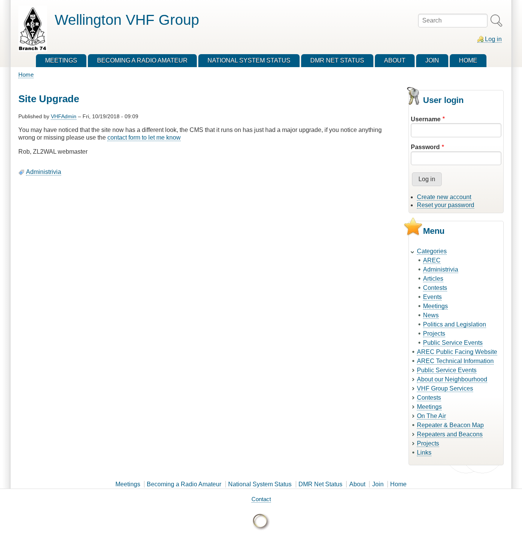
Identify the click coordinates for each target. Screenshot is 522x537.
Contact (261, 499)
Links (424, 452)
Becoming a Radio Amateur (184, 484)
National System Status (260, 484)
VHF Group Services (445, 388)
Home (26, 74)
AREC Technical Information (455, 361)
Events (432, 297)
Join (378, 484)
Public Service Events (453, 342)
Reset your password (445, 205)
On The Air (431, 416)
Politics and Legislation (454, 324)
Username (426, 119)
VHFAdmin (63, 116)
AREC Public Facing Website (457, 352)
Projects (434, 333)
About (357, 484)
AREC (432, 260)
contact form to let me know (144, 137)
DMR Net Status (320, 484)
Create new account (444, 197)
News (431, 315)
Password (425, 147)
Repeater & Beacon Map (450, 425)
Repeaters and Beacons (450, 434)
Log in (493, 39)
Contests (435, 288)
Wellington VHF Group (127, 19)
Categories (432, 251)
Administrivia (43, 172)
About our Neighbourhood (452, 379)
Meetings (435, 306)
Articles (433, 278)
